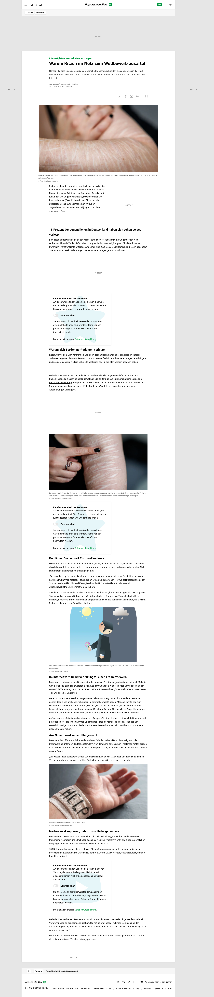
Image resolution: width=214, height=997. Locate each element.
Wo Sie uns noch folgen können (158, 982)
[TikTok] (129, 982)
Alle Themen (40, 12)
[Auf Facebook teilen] (125, 96)
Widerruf (168, 988)
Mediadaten (99, 988)
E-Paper (34, 5)
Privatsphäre (58, 988)
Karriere (69, 988)
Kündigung (137, 988)
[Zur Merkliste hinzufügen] (145, 96)
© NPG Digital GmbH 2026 (36, 988)
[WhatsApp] (124, 982)
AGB (77, 988)
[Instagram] (119, 982)
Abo (159, 5)
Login (170, 5)
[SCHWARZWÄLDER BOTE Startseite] (98, 4)
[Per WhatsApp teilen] (137, 96)
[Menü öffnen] (26, 4)
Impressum (158, 988)
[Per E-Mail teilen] (131, 96)
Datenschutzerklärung (85, 339)
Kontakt (147, 988)
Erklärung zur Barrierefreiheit (118, 988)
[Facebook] (134, 982)
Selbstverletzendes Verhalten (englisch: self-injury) (74, 186)
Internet (84, 718)
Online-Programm (108, 840)
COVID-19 (29, 12)
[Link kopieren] (119, 96)
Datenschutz (86, 988)
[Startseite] (29, 971)
